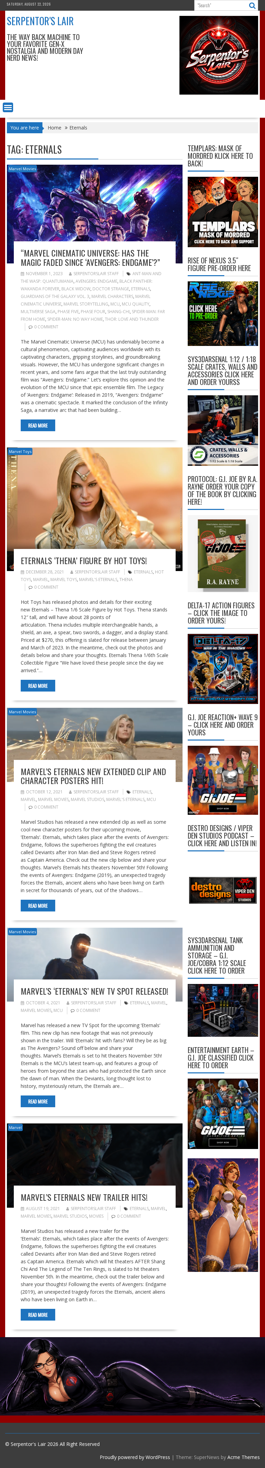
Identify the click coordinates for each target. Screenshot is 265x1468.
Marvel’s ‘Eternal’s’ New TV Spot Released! (94, 991)
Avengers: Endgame (96, 281)
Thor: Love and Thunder (132, 319)
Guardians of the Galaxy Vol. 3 (55, 296)
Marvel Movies (22, 168)
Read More (38, 425)
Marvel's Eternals (98, 579)
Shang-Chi (118, 312)
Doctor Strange (110, 289)
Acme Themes (243, 1457)
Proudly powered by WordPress (135, 1457)
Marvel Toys (20, 451)
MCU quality (135, 304)
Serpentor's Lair (40, 21)
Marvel (40, 579)
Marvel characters (112, 296)
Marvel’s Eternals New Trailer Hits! (84, 1197)
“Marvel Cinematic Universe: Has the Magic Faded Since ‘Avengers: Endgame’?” (90, 257)
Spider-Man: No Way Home (75, 319)
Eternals (140, 289)
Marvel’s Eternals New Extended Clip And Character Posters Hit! (93, 775)
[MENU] (8, 107)
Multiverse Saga (38, 312)
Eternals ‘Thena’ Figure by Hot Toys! (84, 560)
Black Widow (75, 289)
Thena (126, 579)
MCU (115, 304)
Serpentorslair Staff (96, 274)
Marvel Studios (87, 799)
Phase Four (93, 312)
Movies (96, 1216)
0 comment (46, 327)
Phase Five (68, 312)
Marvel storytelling (85, 304)
